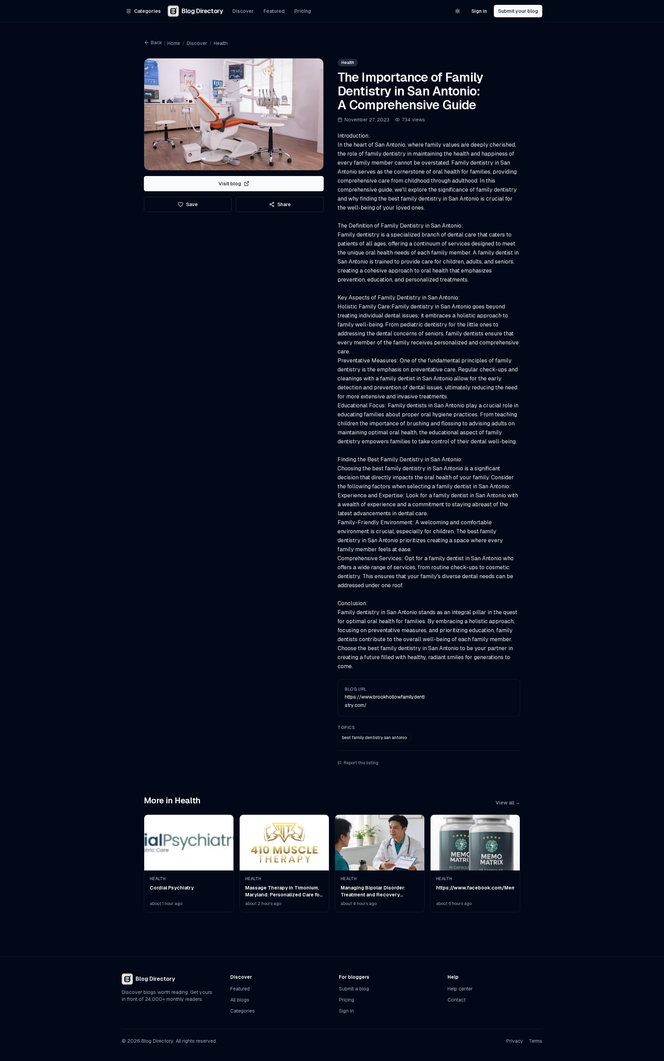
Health (221, 43)
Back (156, 42)
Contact (456, 1000)
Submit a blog (354, 989)
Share (284, 204)
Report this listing (361, 763)
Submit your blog (518, 11)
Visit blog (230, 184)
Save (192, 204)
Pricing (302, 11)
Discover (243, 11)
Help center (460, 989)
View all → (508, 803)
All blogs (239, 1000)
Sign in (479, 11)
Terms (535, 1041)
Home (173, 43)
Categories (242, 1011)
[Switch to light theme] (457, 11)
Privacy (514, 1041)
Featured (274, 11)
